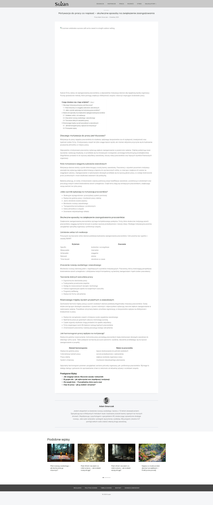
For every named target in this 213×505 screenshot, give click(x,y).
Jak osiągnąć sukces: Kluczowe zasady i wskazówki (83, 377)
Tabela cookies (106, 488)
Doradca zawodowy (132, 488)
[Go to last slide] (49, 460)
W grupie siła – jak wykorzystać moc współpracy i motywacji (86, 379)
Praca (121, 4)
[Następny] (163, 460)
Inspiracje (111, 4)
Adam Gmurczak (103, 17)
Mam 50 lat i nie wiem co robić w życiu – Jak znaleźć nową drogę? (91, 468)
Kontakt (118, 488)
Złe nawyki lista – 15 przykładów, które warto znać (82, 382)
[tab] (103, 477)
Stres (139, 4)
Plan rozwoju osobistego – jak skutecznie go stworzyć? (60, 468)
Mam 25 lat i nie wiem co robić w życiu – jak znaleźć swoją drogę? (121, 468)
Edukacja (100, 4)
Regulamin (77, 488)
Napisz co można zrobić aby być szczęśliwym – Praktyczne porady (151, 468)
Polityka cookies (91, 488)
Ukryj (92, 102)
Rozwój (130, 4)
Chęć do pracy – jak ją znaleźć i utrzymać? (79, 385)
